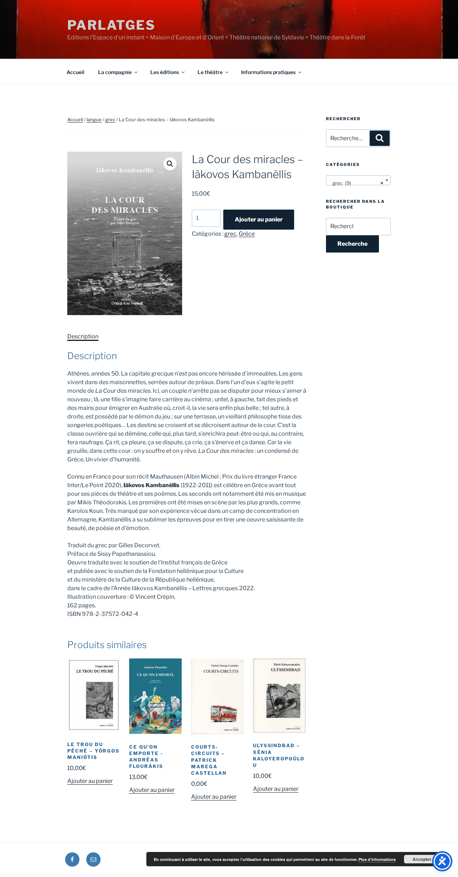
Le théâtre (210, 72)
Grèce (247, 233)
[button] (170, 163)
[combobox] (358, 180)
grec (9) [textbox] (356, 183)
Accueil (75, 72)
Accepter (422, 859)
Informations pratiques (268, 72)
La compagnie (115, 72)
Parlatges (111, 25)
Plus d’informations (377, 859)
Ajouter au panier (259, 219)
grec (110, 119)
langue (94, 119)
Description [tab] (82, 336)
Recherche (352, 243)
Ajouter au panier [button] (90, 781)
